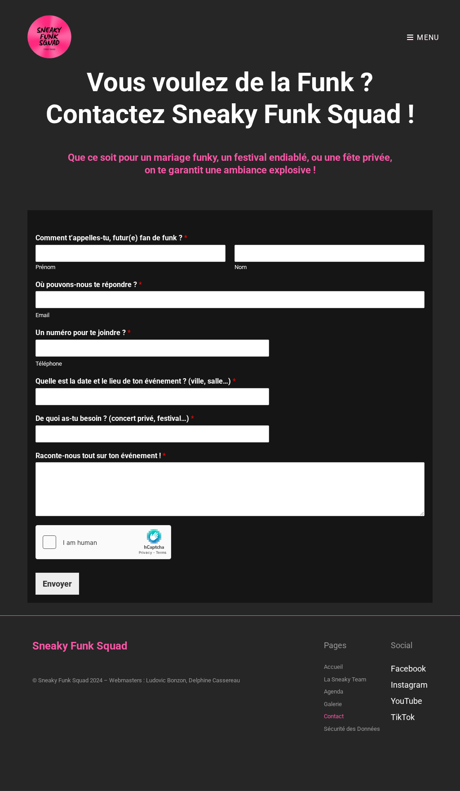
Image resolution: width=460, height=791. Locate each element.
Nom (240, 267)
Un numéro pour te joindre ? (83, 332)
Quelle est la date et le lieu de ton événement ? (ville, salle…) (135, 381)
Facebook (408, 668)
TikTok (403, 717)
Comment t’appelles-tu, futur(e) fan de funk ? (111, 238)
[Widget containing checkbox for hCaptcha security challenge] (103, 542)
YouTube (406, 701)
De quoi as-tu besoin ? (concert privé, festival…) (114, 418)
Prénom (45, 267)
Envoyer (57, 583)
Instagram (409, 684)
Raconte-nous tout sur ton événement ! (100, 455)
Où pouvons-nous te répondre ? (88, 284)
